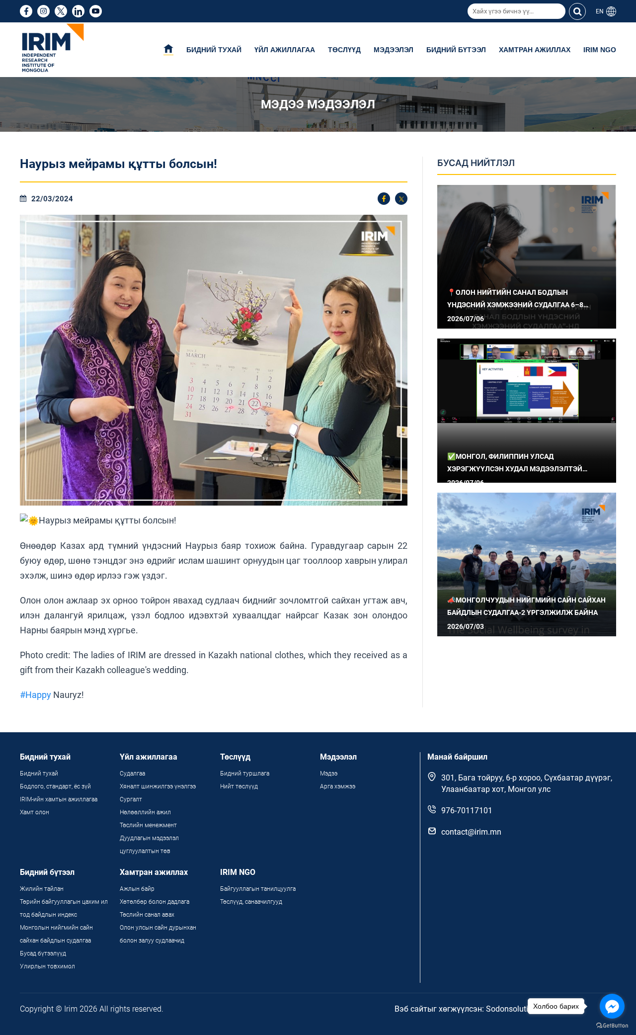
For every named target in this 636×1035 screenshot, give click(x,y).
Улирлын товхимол (47, 966)
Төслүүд (344, 50)
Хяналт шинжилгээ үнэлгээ (158, 786)
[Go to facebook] (612, 1006)
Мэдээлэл (393, 50)
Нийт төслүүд (239, 786)
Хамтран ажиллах (534, 50)
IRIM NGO (599, 50)
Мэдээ (328, 773)
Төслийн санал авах (147, 914)
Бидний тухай (213, 50)
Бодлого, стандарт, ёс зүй (55, 786)
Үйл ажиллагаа (284, 50)
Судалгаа (132, 773)
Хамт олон (34, 812)
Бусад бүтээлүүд (43, 953)
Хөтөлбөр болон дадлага (155, 901)
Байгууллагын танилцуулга (258, 888)
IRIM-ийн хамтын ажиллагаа (58, 799)
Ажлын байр (137, 888)
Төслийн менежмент (148, 825)
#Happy (35, 695)
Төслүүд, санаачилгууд (251, 901)
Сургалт (131, 799)
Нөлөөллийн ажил (145, 812)
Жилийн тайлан (42, 888)
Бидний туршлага (244, 773)
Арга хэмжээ (337, 786)
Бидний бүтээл (456, 50)
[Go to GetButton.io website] (612, 1025)
